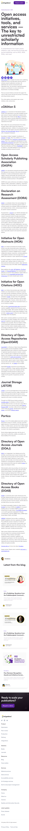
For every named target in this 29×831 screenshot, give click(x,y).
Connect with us (5, 546)
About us (3, 796)
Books (3, 749)
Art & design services (7, 781)
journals (11, 408)
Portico (3, 421)
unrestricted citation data (14, 306)
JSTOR (2, 390)
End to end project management (10, 784)
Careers (3, 799)
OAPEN (18, 507)
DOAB (2, 495)
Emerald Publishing (11, 271)
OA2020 (3, 137)
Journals (3, 752)
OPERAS (3, 518)
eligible (15, 363)
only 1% (3, 321)
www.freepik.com (5, 551)
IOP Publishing (17, 269)
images (2, 410)
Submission (4, 727)
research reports (15, 410)
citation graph (9, 313)
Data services (5, 774)
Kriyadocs (21, 546)
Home (3, 793)
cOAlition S (3, 111)
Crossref (25, 256)
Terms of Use (14, 827)
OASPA (3, 170)
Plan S (19, 116)
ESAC (9, 137)
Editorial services (6, 771)
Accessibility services (7, 778)
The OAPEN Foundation (21, 510)
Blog (2, 759)
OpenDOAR (4, 347)
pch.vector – (24, 549)
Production (4, 734)
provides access (5, 402)
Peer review (4, 730)
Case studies (4, 763)
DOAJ (2, 453)
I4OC (2, 290)
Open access (4, 79)
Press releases (5, 811)
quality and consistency (15, 356)
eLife (12, 269)
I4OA (2, 246)
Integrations (4, 740)
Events (3, 814)
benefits (9, 366)
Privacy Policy (5, 827)
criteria (23, 463)
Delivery (3, 737)
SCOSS (3, 507)
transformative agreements (7, 142)
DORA (2, 203)
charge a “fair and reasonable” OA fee (10, 131)
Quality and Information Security (10, 803)
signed (11, 212)
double (8, 296)
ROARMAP (19, 146)
